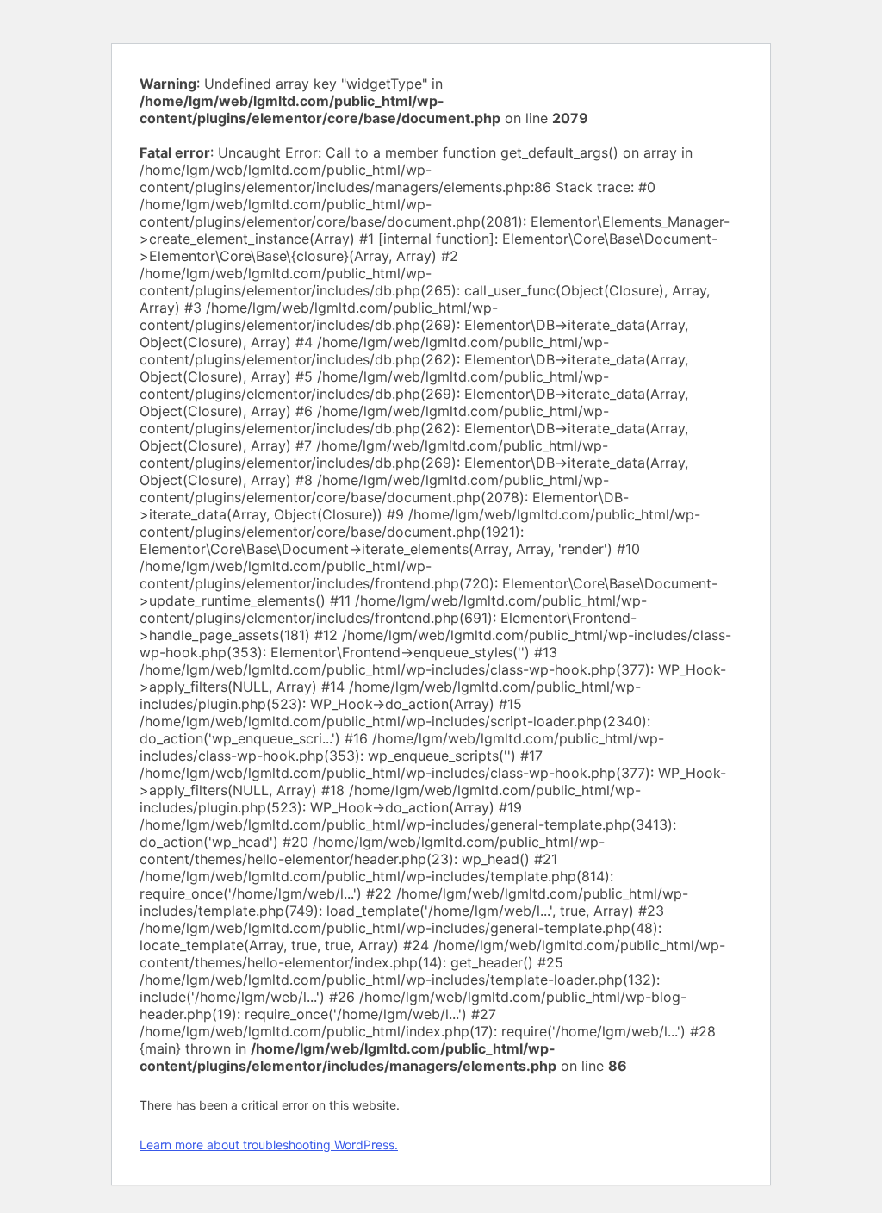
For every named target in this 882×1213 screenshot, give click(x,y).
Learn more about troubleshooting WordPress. (269, 1144)
